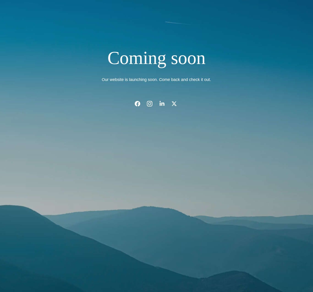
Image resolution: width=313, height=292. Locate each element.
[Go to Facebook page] (140, 103)
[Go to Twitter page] (174, 103)
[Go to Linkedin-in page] (164, 103)
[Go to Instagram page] (152, 103)
